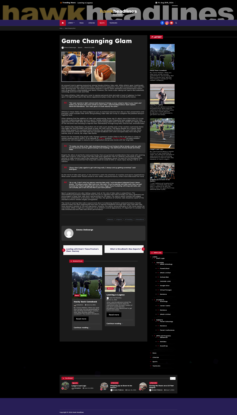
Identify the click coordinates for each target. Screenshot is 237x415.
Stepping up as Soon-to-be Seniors (160, 180)
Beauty (110, 219)
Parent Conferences (167, 330)
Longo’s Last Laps (156, 149)
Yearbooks (113, 23)
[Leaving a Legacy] (162, 94)
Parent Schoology (166, 321)
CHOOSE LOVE (165, 281)
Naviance (163, 294)
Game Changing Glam (70, 28)
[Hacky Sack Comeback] (162, 57)
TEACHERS (160, 262)
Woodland (140, 219)
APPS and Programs (163, 336)
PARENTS (159, 320)
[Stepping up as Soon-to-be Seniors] (162, 171)
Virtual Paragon (166, 290)
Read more (81, 319)
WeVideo (163, 341)
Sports (102, 23)
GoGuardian (164, 277)
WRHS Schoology (166, 264)
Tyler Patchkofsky (115, 298)
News (82, 23)
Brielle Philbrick (79, 390)
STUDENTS (160, 300)
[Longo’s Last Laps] (162, 133)
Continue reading (81, 327)
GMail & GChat (165, 273)
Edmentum (164, 337)
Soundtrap (164, 346)
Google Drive (164, 285)
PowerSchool (164, 268)
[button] (171, 378)
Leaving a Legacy (156, 105)
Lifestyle (92, 23)
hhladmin (80, 305)
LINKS (70, 23)
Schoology (164, 301)
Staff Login (160, 258)
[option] (79, 386)
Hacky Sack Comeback (158, 70)
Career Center (165, 306)
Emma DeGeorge (70, 47)
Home (61, 28)
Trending (129, 219)
